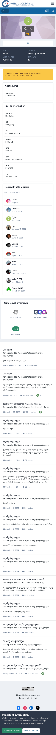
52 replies (28, 433)
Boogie (15, 244)
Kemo (5, 353)
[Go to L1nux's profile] (8, 201)
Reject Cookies (31, 730)
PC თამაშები (39, 583)
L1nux (14, 200)
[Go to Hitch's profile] (8, 262)
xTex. (20, 407)
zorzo (14, 235)
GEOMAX (16, 208)
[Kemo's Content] (28, 43)
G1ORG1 (21, 583)
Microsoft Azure (32, 695)
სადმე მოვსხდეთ (11, 420)
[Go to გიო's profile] (8, 254)
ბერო (14, 217)
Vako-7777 (17, 279)
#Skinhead (22, 353)
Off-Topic (7, 349)
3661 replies (31, 365)
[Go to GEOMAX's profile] (8, 209)
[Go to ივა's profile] (8, 227)
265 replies (29, 595)
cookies (19, 718)
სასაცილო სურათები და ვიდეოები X (22, 403)
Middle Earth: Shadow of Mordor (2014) (23, 579)
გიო (13, 253)
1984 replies (30, 412)
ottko (14, 270)
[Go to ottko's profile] (8, 271)
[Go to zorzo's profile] (8, 236)
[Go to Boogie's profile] (8, 245)
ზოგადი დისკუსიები (40, 407)
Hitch (14, 261)
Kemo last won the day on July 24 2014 (23, 73)
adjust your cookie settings (34, 721)
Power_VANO (17, 288)
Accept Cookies (12, 730)
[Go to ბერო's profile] (8, 218)
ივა (13, 226)
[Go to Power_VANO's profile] (8, 289)
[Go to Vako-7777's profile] (8, 280)
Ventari (34, 698)
